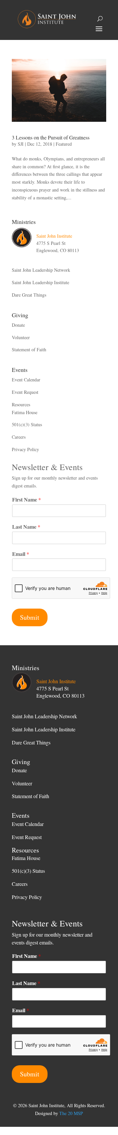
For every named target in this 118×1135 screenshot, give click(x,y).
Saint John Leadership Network (41, 270)
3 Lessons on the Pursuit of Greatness (50, 137)
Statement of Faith (29, 349)
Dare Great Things (29, 295)
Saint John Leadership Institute (40, 282)
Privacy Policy (25, 449)
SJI (21, 144)
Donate (18, 325)
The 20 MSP (71, 1113)
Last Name (26, 526)
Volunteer (21, 337)
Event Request (25, 392)
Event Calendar (26, 379)
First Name (26, 499)
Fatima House (24, 412)
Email (20, 554)
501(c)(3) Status (27, 424)
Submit (29, 617)
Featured (64, 144)
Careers (19, 437)
